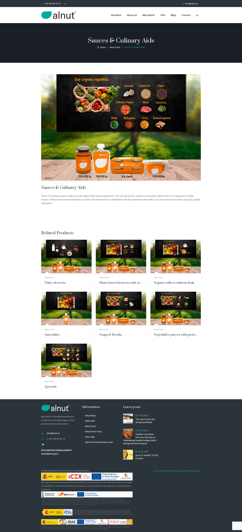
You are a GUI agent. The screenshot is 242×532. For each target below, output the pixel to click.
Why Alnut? (148, 15)
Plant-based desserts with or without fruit (121, 283)
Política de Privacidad (173, 471)
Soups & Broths (110, 335)
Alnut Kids (90, 420)
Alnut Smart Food (93, 431)
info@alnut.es (191, 3)
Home (102, 47)
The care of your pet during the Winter (145, 420)
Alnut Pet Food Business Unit (99, 442)
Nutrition (116, 15)
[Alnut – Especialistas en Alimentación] (58, 15)
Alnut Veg (89, 436)
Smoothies (52, 335)
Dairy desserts (55, 283)
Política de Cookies (192, 471)
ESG (163, 15)
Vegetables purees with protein (175, 335)
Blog (173, 15)
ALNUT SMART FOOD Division (146, 457)
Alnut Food (49, 277)
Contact (186, 15)
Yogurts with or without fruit (174, 283)
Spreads (51, 387)
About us (132, 15)
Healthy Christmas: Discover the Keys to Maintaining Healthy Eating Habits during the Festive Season (140, 439)
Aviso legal (158, 471)
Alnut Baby (90, 415)
